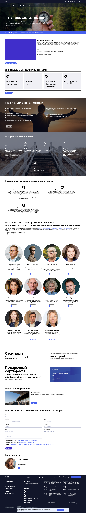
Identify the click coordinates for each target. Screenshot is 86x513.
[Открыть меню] (79, 1)
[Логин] (66, 1)
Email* (45, 419)
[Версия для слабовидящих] (74, 1)
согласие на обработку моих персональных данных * (27, 440)
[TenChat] (68, 477)
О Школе (7, 5)
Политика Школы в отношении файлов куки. (32, 507)
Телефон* (7, 419)
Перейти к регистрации (11, 63)
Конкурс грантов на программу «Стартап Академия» (72, 494)
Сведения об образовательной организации (31, 483)
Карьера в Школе (27, 484)
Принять (60, 510)
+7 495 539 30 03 (28, 477)
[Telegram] (19, 468)
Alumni (49, 5)
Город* (6, 429)
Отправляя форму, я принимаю (20, 442)
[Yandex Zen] (63, 477)
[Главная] (9, 1)
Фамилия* (46, 414)
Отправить (8, 448)
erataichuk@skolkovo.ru (22, 464)
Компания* (7, 424)
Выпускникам (9, 493)
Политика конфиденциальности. (20, 507)
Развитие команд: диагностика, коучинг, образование (32, 32)
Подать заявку (9, 92)
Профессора (21, 5)
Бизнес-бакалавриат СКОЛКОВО (53, 490)
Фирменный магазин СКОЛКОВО (31, 499)
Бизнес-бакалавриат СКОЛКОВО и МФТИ (53, 487)
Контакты (27, 502)
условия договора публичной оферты (26, 442)
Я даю (30, 444)
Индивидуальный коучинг (13, 32)
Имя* (6, 414)
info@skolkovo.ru (44, 477)
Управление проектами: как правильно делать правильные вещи (55, 494)
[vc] (65, 477)
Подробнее (34, 403)
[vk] (61, 477)
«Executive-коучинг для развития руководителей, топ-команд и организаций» (54, 228)
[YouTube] (59, 477)
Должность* (46, 424)
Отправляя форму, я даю (22, 440)
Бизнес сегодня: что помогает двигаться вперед (74, 487)
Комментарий (8, 434)
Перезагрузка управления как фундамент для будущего (74, 483)
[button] (33, 253)
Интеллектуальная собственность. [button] (10, 507)
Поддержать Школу (76, 476)
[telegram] (56, 477)
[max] (54, 477)
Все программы (52, 502)
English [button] (71, 1)
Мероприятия (38, 5)
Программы (14, 5)
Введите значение (16, 421)
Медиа (44, 5)
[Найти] (68, 1)
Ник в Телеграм (47, 429)
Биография (15, 273)
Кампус (26, 488)
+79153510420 (20, 462)
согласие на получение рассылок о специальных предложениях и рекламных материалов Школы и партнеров (31, 444)
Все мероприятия (72, 502)
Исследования (29, 5)
